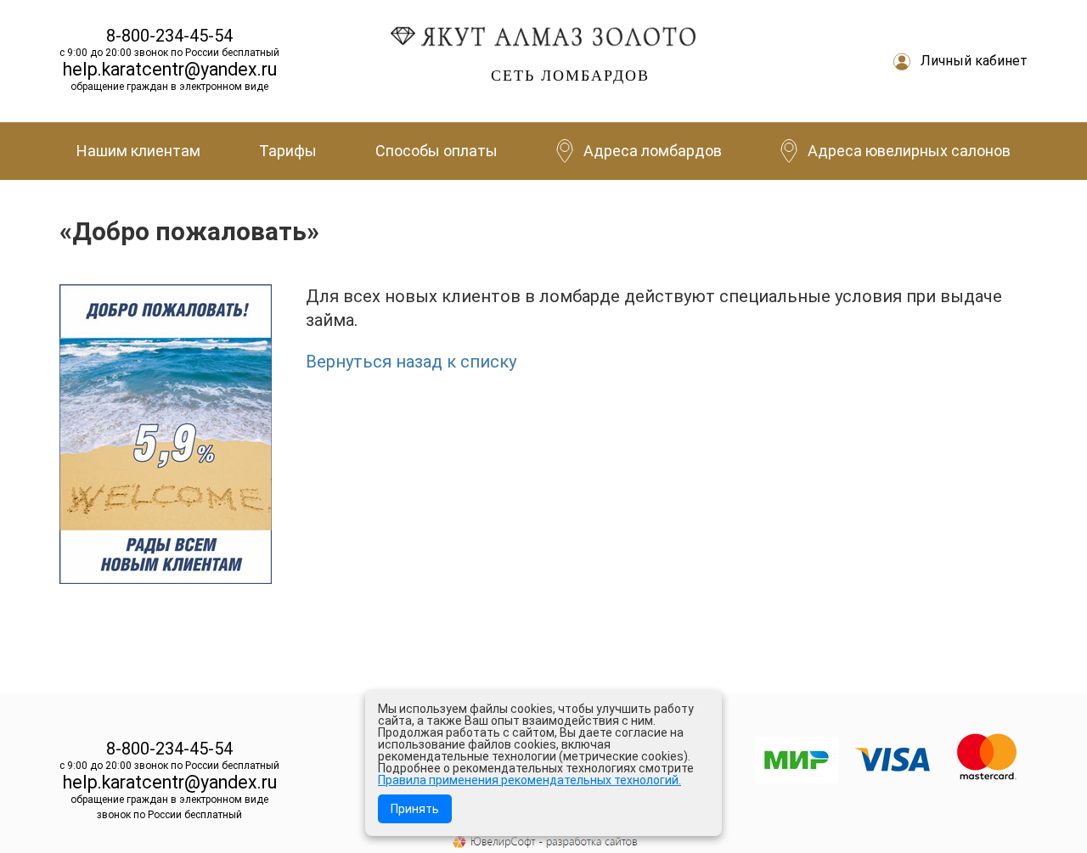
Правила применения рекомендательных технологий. (529, 780)
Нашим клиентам (138, 151)
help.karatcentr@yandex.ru (170, 69)
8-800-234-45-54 (169, 35)
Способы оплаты (436, 151)
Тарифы (288, 151)
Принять (415, 809)
